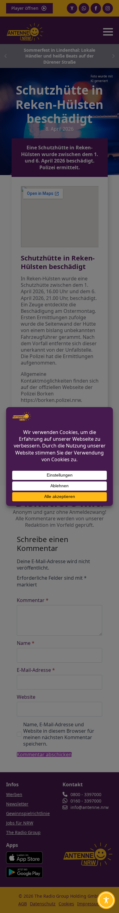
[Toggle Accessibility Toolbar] (106, 900)
